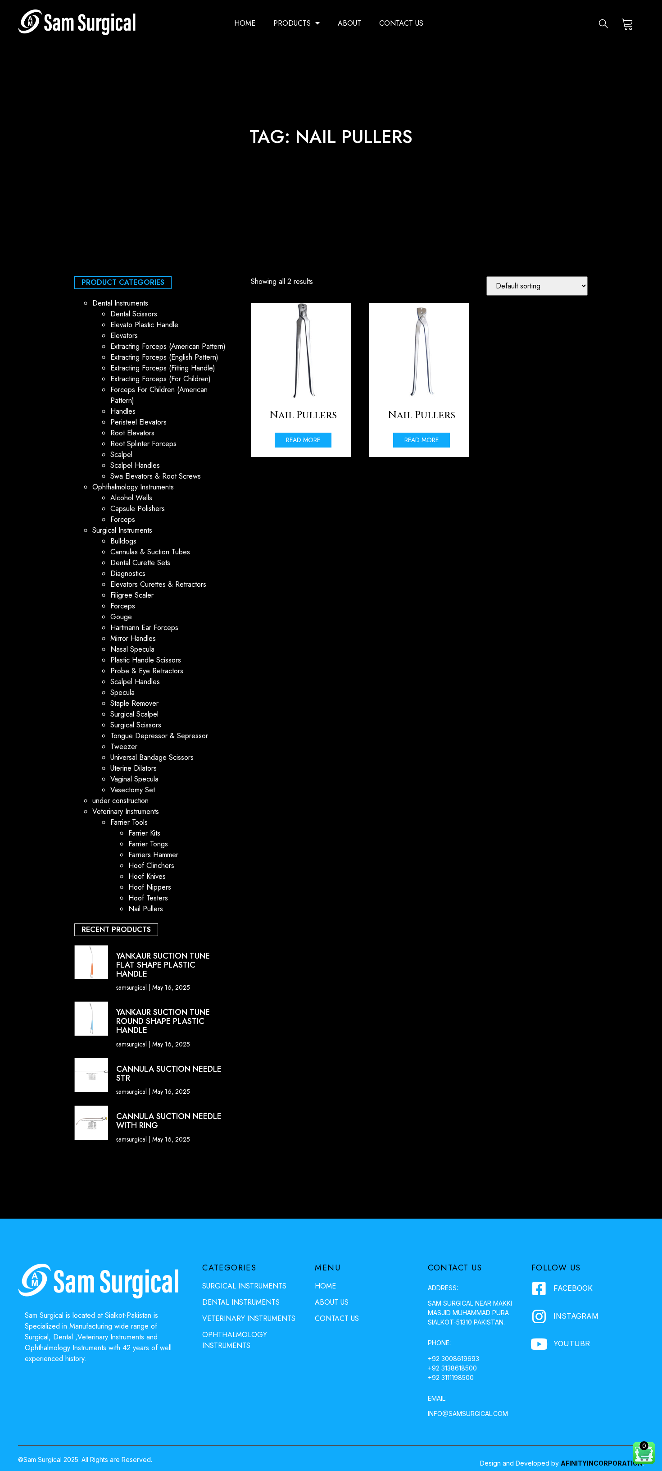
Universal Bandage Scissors (152, 757)
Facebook (573, 1288)
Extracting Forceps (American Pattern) (168, 346)
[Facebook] (539, 1288)
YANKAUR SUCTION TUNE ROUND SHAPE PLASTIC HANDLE (163, 1021)
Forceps (122, 519)
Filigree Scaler (132, 595)
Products (292, 23)
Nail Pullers (145, 909)
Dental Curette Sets (140, 562)
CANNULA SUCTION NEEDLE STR (169, 1073)
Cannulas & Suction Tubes (150, 552)
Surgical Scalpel (134, 714)
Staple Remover (134, 703)
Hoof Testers (148, 898)
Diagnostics (127, 573)
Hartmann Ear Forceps (144, 627)
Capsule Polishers (137, 508)
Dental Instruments (120, 303)
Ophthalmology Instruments (133, 487)
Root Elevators (132, 433)
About (349, 23)
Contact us (401, 23)
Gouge (121, 617)
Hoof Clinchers (151, 865)
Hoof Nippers (149, 887)
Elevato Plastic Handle (144, 325)
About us (332, 1302)
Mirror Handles (133, 638)
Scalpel (121, 454)
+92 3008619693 (453, 1358)
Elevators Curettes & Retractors (158, 584)
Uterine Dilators (133, 768)
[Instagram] (539, 1316)
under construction (120, 800)
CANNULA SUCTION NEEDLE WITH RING (169, 1120)
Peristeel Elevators (138, 422)
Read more (303, 439)
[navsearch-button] (603, 23)
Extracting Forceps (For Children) (160, 379)
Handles (123, 411)
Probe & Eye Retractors (146, 671)
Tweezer (123, 746)
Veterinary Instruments (125, 811)
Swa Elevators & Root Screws (155, 476)
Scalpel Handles (135, 465)
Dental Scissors (133, 314)
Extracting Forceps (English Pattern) (164, 357)
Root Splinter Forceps (143, 444)
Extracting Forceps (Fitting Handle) (162, 368)
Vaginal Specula (134, 779)
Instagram (576, 1315)
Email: (437, 1398)
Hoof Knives (147, 876)
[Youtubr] (539, 1344)
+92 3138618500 (452, 1368)
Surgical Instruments (122, 530)
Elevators (124, 335)
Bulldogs (123, 541)
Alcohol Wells (131, 498)
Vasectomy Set (132, 790)
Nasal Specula (132, 649)
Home (244, 23)
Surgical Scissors (135, 725)
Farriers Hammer (153, 855)
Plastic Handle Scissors (145, 660)
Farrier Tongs (148, 844)
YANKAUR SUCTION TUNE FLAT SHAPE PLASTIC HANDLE (163, 965)
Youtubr (571, 1343)
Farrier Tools (129, 822)
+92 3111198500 (451, 1377)
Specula (122, 692)
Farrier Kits (144, 833)
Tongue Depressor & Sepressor (159, 736)
